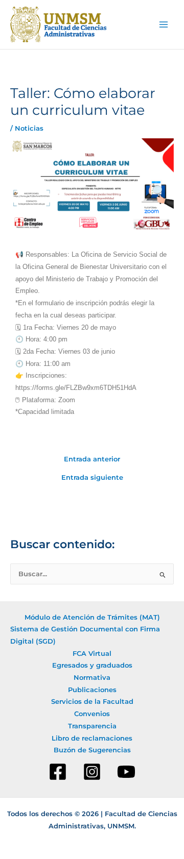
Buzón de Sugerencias (92, 750)
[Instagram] (92, 772)
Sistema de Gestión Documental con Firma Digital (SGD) (85, 635)
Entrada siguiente (92, 478)
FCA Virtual (92, 653)
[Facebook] (58, 772)
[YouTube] (126, 772)
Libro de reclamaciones (92, 738)
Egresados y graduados (92, 665)
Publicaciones (92, 690)
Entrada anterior (92, 459)
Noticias (29, 128)
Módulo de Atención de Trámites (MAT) (92, 617)
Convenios (92, 714)
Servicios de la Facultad (92, 701)
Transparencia (92, 726)
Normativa (92, 677)
